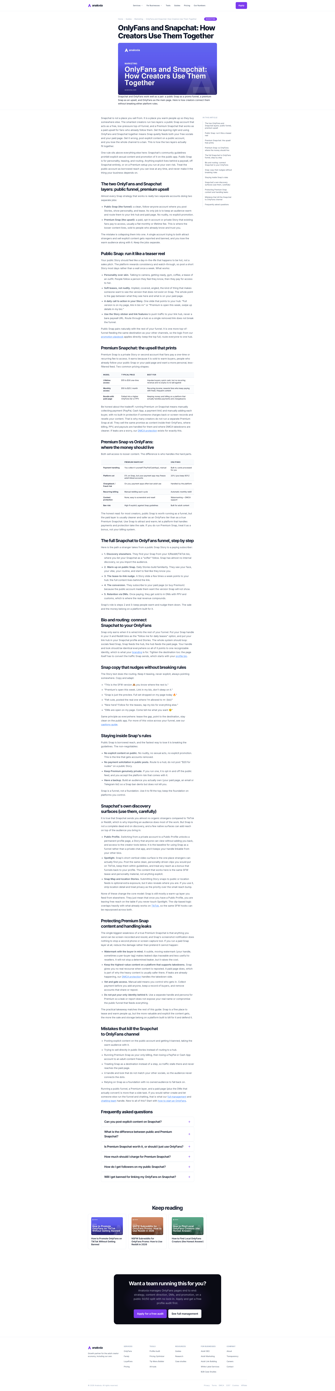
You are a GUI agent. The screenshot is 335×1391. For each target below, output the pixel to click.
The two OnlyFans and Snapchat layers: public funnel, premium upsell (218, 125)
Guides (177, 5)
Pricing (187, 5)
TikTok (155, 905)
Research (179, 1356)
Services (137, 5)
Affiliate (244, 1385)
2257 (228, 1385)
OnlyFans (128, 1351)
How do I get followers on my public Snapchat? (135, 1166)
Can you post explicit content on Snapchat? (133, 1121)
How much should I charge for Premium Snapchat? (137, 1156)
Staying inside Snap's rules (216, 177)
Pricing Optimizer (157, 1356)
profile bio (181, 656)
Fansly (126, 1356)
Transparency (232, 1356)
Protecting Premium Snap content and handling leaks (216, 191)
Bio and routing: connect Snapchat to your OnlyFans (216, 163)
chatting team (108, 1100)
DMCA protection (147, 430)
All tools (153, 1366)
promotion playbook (112, 336)
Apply (241, 5)
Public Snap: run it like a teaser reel (218, 134)
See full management (185, 1313)
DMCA (221, 1385)
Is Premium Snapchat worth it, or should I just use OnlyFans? (143, 1146)
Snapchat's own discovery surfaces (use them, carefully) (217, 183)
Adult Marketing (208, 1356)
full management (177, 1096)
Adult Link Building (209, 1361)
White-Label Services (210, 1366)
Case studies (180, 1361)
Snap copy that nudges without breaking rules (218, 171)
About (229, 1351)
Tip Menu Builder (157, 1361)
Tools (168, 5)
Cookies (235, 1385)
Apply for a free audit (150, 1313)
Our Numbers (199, 5)
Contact (230, 1366)
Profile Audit (155, 1351)
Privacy (207, 1385)
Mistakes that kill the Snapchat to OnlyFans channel (218, 198)
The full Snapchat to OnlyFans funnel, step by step (218, 156)
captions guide (109, 724)
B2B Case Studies (208, 1372)
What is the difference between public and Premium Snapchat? (138, 1134)
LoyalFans (128, 1361)
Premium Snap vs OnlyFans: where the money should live (217, 149)
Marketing (138, 19)
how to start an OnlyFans (172, 1100)
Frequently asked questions (217, 204)
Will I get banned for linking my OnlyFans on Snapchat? (140, 1177)
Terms (214, 1385)
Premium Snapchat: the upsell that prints (217, 141)
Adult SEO (205, 1351)
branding (137, 652)
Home (120, 19)
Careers (230, 1361)
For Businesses (153, 5)
